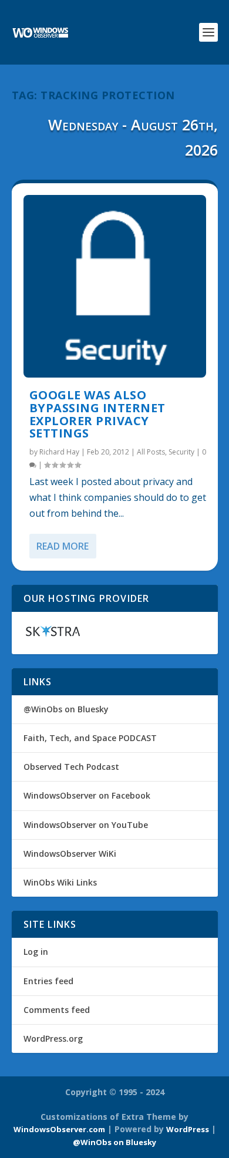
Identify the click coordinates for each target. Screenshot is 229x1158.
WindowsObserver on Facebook (86, 795)
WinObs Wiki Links (60, 882)
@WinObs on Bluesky (66, 709)
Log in (35, 951)
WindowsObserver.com (59, 1129)
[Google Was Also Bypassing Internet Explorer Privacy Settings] (114, 286)
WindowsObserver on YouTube (85, 824)
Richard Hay (59, 452)
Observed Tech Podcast (71, 766)
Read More (62, 546)
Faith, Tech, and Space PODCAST (90, 737)
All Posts (151, 452)
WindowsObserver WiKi (69, 853)
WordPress (187, 1129)
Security (181, 452)
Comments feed (56, 1009)
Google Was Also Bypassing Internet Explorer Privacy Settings (97, 414)
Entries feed (48, 981)
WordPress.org (53, 1038)
